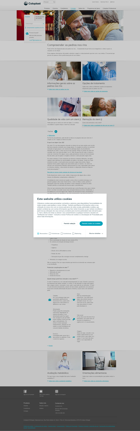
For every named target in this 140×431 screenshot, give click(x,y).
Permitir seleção (69, 223)
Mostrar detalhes (94, 233)
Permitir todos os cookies (91, 223)
